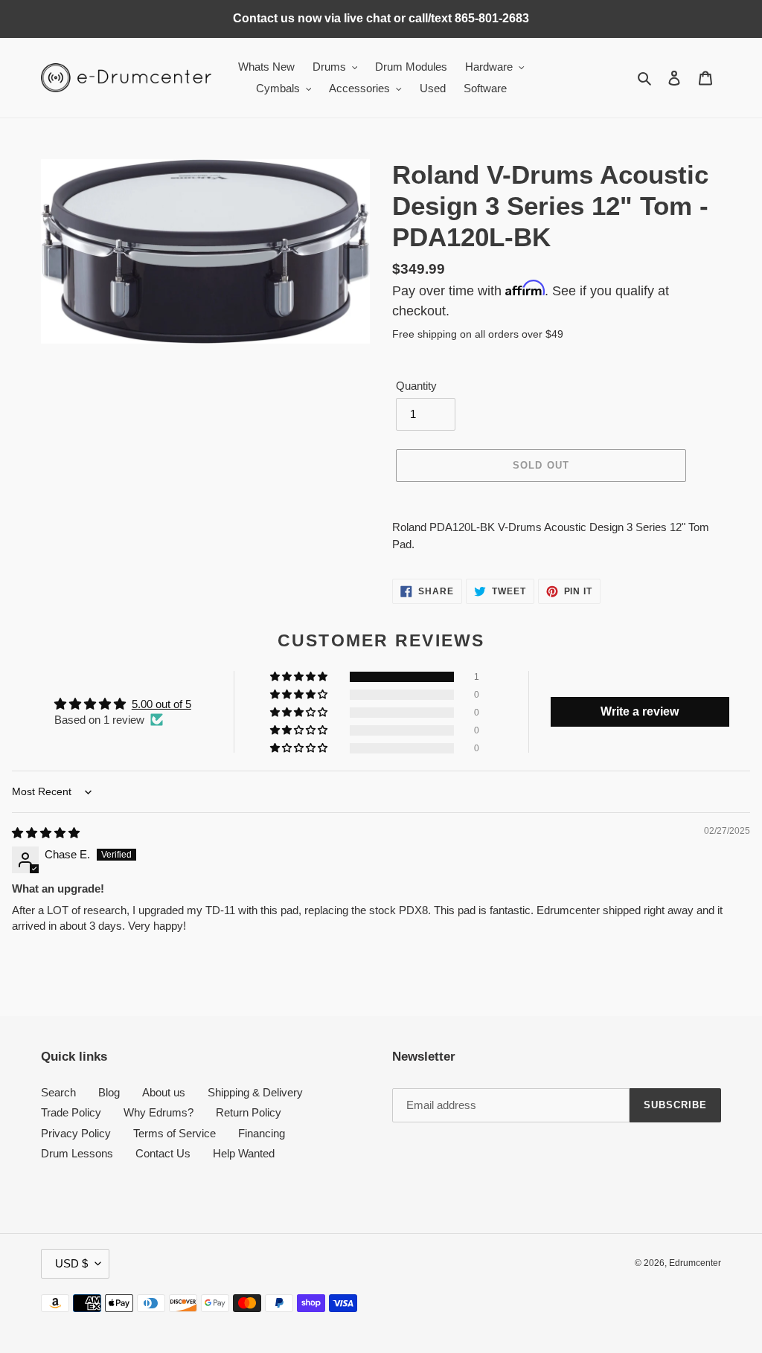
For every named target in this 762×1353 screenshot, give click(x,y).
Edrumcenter (695, 1263)
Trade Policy (71, 1112)
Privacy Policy (76, 1133)
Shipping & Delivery (255, 1092)
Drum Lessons (77, 1153)
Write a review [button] (640, 711)
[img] (46, 832)
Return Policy (248, 1112)
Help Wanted (244, 1153)
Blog (109, 1092)
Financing (261, 1133)
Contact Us (162, 1153)
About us (163, 1092)
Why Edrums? (158, 1112)
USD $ (71, 1263)
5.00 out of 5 (161, 704)
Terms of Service (174, 1133)
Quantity (416, 385)
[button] (300, 677)
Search (58, 1092)
